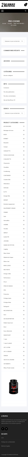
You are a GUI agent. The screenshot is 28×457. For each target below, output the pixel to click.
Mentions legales (5, 446)
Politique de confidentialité (8, 442)
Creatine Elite (7, 179)
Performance (7, 278)
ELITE (5, 192)
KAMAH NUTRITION (9, 245)
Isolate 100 (6, 237)
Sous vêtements (8, 331)
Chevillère (6, 167)
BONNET (6, 138)
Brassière (6, 142)
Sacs (5, 314)
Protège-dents (7, 298)
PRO (5, 290)
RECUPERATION (8, 310)
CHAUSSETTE (7, 159)
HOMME (6, 224)
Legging (6, 249)
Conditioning (7, 171)
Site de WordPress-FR (9, 100)
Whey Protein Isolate (9, 368)
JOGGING (6, 241)
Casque (6, 147)
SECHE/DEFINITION (9, 318)
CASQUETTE (7, 151)
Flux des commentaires (10, 96)
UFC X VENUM (7, 351)
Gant (5, 216)
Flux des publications (9, 92)
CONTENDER (7, 175)
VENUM (6, 355)
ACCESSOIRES (7, 126)
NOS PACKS (7, 269)
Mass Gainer (7, 253)
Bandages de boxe (8, 130)
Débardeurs (7, 183)
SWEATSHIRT (7, 335)
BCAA (5, 134)
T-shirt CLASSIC (8, 343)
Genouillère (6, 220)
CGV (2, 438)
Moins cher (6, 261)
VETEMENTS (7, 363)
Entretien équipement (9, 204)
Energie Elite (7, 196)
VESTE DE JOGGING (9, 359)
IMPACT (6, 232)
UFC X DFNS (7, 347)
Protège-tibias (7, 302)
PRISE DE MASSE (8, 286)
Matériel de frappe (8, 257)
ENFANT (6, 200)
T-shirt (5, 339)
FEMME (6, 212)
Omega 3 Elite (7, 273)
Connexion (6, 87)
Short (5, 327)
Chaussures (7, 163)
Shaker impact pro (8, 323)
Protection (6, 294)
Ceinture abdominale (9, 155)
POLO (5, 282)
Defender (6, 187)
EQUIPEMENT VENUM (9, 208)
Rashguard (6, 306)
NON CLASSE (7, 265)
